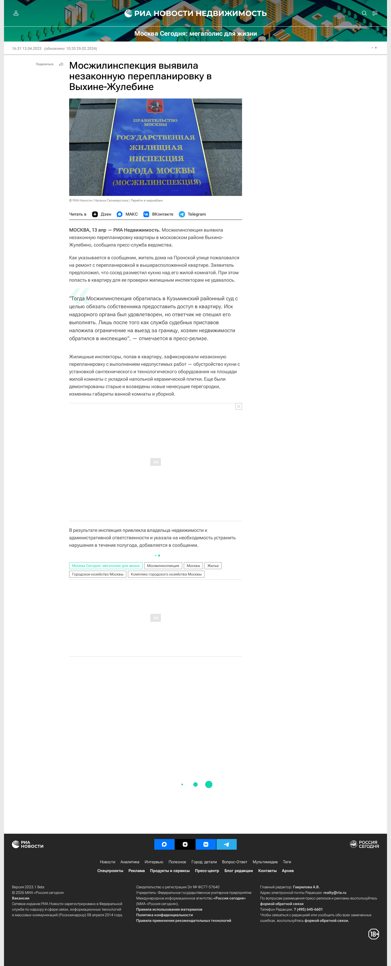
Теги (287, 862)
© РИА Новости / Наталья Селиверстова (98, 200)
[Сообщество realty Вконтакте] (206, 844)
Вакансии (20, 898)
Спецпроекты (110, 870)
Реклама (136, 870)
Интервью (154, 862)
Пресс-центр (207, 870)
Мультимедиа (265, 862)
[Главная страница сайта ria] (156, 13)
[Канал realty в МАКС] (164, 844)
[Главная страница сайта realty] (196, 13)
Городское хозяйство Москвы (97, 574)
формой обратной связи (281, 904)
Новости (107, 862)
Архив (288, 870)
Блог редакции (238, 870)
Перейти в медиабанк (147, 200)
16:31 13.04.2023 (26, 48)
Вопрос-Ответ (234, 862)
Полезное (177, 862)
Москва (193, 566)
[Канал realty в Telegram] (227, 844)
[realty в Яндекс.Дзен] (185, 844)
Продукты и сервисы (170, 870)
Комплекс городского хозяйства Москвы (166, 574)
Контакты (267, 870)
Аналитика (129, 862)
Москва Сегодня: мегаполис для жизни (106, 566)
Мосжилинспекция (163, 566)
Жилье (213, 566)
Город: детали (204, 862)
